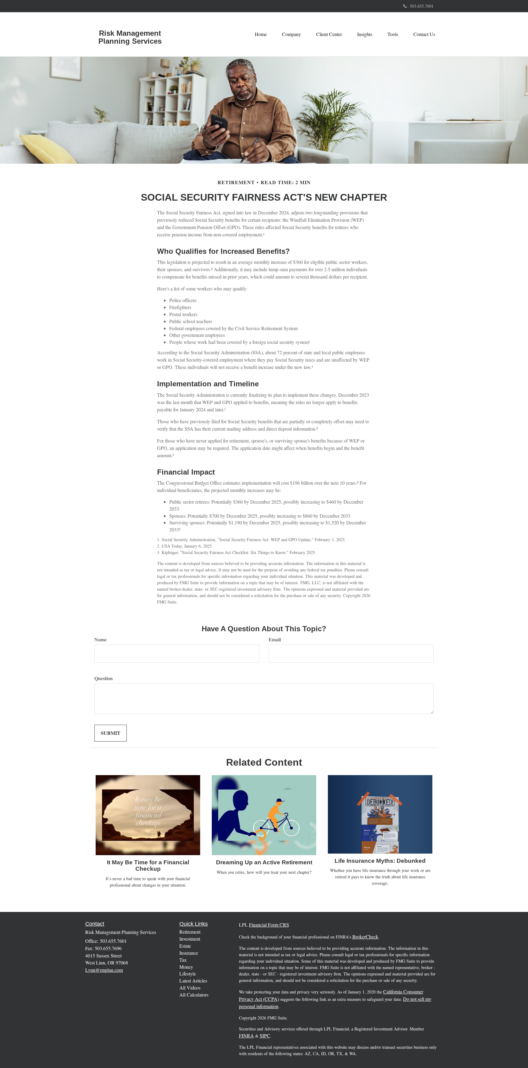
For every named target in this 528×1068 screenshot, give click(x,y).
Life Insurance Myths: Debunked (380, 861)
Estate (185, 945)
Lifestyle (187, 973)
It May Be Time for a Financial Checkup (148, 865)
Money (186, 967)
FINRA (246, 1035)
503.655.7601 (422, 6)
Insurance (188, 953)
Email (275, 639)
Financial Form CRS (269, 924)
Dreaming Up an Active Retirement (264, 862)
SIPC (265, 1035)
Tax (183, 960)
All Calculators (193, 994)
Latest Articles (193, 980)
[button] (291, 34)
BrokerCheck (365, 936)
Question (103, 678)
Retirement (189, 931)
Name (100, 639)
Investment (189, 938)
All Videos (189, 987)
